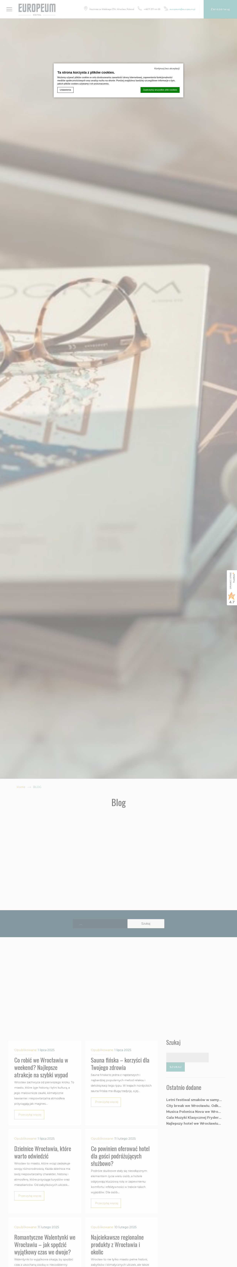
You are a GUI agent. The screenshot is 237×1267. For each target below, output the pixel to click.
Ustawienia (65, 90)
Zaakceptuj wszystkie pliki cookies (160, 90)
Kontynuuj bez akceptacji (167, 68)
